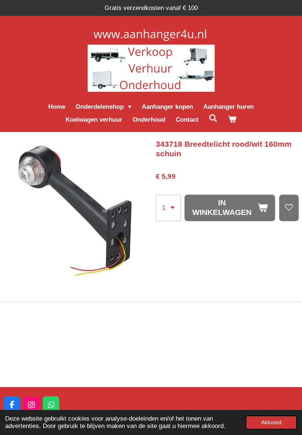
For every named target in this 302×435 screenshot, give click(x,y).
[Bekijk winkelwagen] (232, 119)
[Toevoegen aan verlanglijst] (289, 208)
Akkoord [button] (271, 422)
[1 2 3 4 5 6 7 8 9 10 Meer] (168, 208)
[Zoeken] (213, 118)
